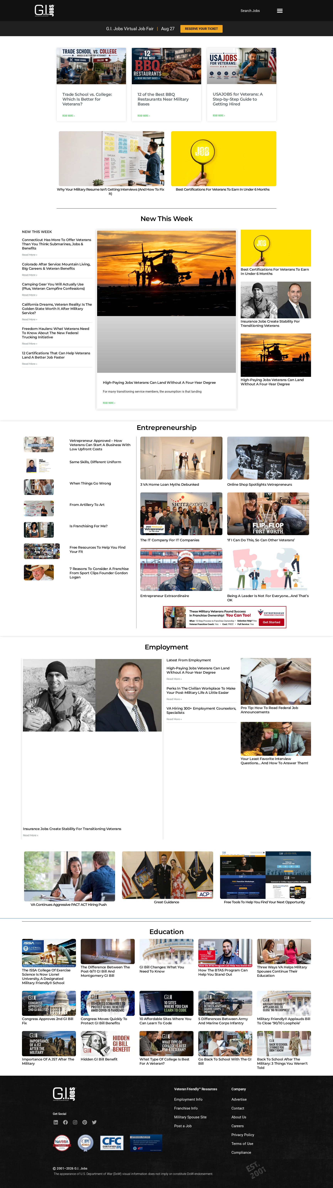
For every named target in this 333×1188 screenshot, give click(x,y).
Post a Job (183, 1126)
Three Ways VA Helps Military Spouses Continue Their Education (282, 971)
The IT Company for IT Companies (169, 540)
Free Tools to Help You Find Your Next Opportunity (264, 902)
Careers (237, 1126)
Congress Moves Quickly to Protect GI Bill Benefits (104, 1021)
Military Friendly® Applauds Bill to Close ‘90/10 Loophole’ (283, 1021)
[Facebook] (65, 1122)
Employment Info (188, 1099)
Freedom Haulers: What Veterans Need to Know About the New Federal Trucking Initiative (55, 333)
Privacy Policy (242, 1135)
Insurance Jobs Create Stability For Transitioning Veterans (270, 323)
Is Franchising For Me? (88, 526)
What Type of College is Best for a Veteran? (164, 1061)
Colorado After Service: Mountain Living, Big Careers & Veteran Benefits (56, 266)
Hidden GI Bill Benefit (99, 1059)
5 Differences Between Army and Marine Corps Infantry (223, 1021)
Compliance (241, 1152)
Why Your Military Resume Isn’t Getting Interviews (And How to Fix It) (110, 191)
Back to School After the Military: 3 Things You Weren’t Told (282, 1063)
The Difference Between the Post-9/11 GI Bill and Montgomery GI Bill (105, 971)
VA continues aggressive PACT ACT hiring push (69, 905)
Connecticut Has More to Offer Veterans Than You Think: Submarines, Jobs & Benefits (56, 244)
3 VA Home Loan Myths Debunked (169, 484)
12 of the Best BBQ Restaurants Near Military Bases (163, 99)
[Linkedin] (56, 1122)
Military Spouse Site (190, 1117)
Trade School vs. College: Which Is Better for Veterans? (87, 99)
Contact (237, 1108)
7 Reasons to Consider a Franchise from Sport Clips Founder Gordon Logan (99, 573)
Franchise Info (186, 1108)
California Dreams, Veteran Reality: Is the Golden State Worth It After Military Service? (57, 308)
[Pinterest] (84, 1122)
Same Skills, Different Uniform (95, 462)
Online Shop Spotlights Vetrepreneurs (259, 484)
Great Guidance (166, 902)
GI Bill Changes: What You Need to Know (162, 969)
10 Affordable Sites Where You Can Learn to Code (165, 1021)
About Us (238, 1117)
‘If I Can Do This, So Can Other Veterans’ (261, 540)
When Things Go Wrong (90, 483)
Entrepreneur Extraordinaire (164, 596)
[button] (279, 10)
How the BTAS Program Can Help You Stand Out (222, 972)
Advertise (239, 1099)
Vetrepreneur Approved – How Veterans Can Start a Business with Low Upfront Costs (100, 445)
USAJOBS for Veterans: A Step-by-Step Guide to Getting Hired (238, 99)
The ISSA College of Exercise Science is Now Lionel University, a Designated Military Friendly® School (46, 976)
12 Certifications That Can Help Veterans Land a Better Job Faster (56, 355)
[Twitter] (94, 1122)
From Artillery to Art (87, 505)
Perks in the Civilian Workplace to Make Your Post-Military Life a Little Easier (200, 690)
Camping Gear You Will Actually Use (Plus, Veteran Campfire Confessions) (53, 286)
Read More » (68, 115)
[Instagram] (75, 1122)
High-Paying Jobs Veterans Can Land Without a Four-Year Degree (159, 382)
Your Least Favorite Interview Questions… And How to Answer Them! (274, 761)
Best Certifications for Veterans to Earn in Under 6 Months (222, 189)
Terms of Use (242, 1143)
